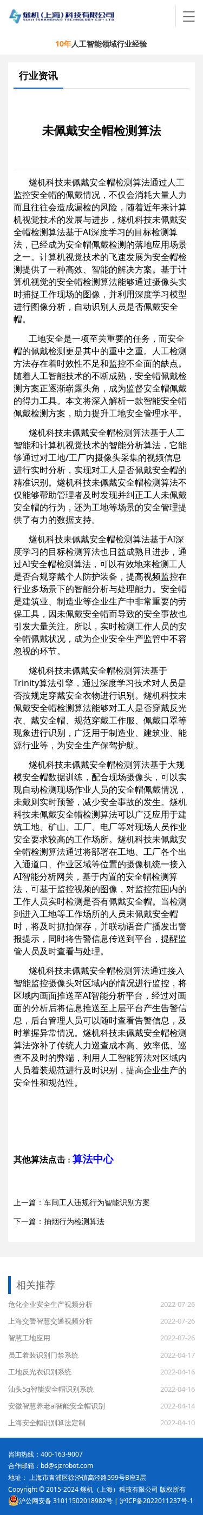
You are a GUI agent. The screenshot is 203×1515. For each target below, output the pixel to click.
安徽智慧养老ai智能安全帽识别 (56, 1406)
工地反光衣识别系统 (39, 1372)
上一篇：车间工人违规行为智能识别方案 (82, 1202)
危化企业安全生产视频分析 (50, 1304)
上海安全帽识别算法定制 (47, 1422)
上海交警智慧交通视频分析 (50, 1321)
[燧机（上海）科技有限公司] (92, 16)
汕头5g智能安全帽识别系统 (51, 1389)
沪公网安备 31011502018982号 (66, 1500)
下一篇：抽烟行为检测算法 (59, 1221)
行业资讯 (38, 75)
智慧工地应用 (29, 1338)
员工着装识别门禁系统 (43, 1355)
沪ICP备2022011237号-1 (156, 1500)
